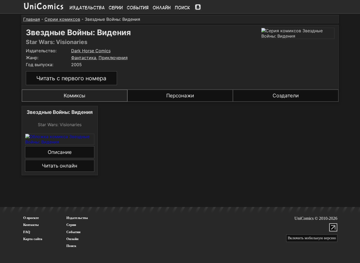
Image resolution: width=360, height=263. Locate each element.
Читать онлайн (59, 166)
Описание (60, 152)
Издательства (87, 7)
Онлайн (162, 7)
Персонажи (180, 96)
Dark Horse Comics (91, 50)
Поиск (182, 7)
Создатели (286, 96)
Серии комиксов (62, 19)
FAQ (26, 232)
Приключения (113, 57)
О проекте (31, 218)
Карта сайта (32, 239)
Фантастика (83, 57)
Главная (31, 19)
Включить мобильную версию (312, 238)
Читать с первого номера (71, 78)
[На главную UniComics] (44, 10)
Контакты (31, 225)
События (138, 7)
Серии (116, 7)
